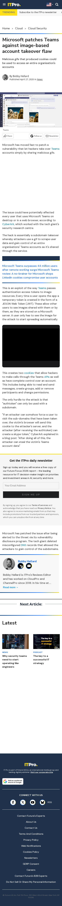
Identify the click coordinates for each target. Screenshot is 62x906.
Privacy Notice (44, 508)
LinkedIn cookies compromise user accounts (30, 277)
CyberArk (8, 224)
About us (31, 821)
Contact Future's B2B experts (31, 875)
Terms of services (40, 505)
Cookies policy (31, 851)
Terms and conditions (31, 833)
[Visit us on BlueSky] (41, 802)
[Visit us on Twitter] (22, 802)
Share (9, 136)
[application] (31, 344)
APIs (47, 377)
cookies (29, 373)
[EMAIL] (29, 566)
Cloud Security (37, 28)
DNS (23, 545)
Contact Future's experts (31, 815)
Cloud (19, 28)
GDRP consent (31, 863)
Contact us (31, 827)
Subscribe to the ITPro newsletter (38, 12)
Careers (31, 869)
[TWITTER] (21, 566)
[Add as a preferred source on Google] (12, 781)
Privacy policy (31, 839)
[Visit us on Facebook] (13, 802)
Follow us (38, 136)
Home (6, 28)
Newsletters (31, 857)
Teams (55, 149)
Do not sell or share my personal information (31, 881)
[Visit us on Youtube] (32, 802)
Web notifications (31, 845)
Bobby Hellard (21, 76)
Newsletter (53, 136)
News (40, 79)
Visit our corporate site (41, 772)
